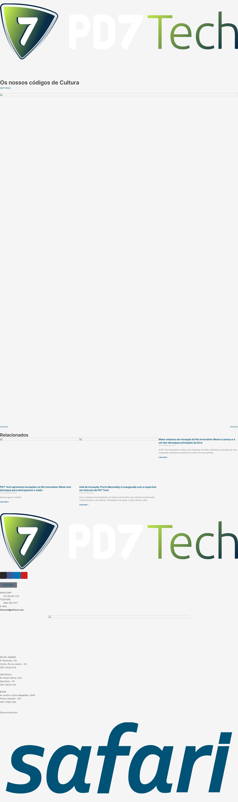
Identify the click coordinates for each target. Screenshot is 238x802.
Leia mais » (4, 502)
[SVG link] (119, 32)
